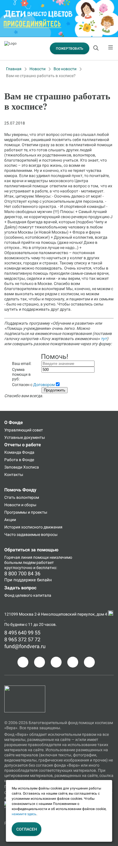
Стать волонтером (21, 497)
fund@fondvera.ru (25, 646)
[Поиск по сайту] (96, 48)
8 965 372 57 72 (22, 639)
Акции (10, 519)
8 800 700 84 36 (22, 573)
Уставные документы (24, 437)
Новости (38, 69)
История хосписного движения (33, 527)
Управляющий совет (23, 430)
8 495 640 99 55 (22, 633)
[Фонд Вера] (24, 688)
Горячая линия (18, 557)
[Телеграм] (22, 662)
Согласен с (33, 384)
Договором (44, 384)
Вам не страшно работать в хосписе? (41, 75)
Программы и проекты (25, 512)
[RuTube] (89, 662)
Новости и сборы (20, 505)
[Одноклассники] (39, 662)
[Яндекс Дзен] (72, 662)
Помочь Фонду (20, 490)
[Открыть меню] (111, 48)
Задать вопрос (20, 587)
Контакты (13, 474)
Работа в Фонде (19, 459)
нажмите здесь (24, 814)
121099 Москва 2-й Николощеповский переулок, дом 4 (56, 614)
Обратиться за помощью (31, 549)
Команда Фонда (19, 452)
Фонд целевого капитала (27, 595)
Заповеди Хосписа (21, 467)
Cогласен (26, 829)
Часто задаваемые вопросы (31, 534)
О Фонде (13, 422)
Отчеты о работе (22, 444)
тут (104, 338)
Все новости (65, 69)
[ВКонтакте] (56, 662)
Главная (13, 69)
